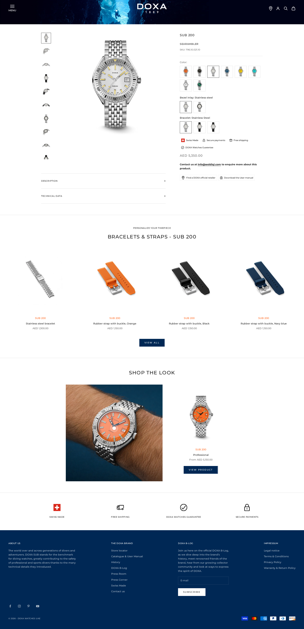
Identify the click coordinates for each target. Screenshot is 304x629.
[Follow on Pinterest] (28, 606)
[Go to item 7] (46, 119)
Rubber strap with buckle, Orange (114, 323)
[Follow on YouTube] (37, 606)
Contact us (118, 591)
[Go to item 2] (46, 51)
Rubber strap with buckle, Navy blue (264, 323)
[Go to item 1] (46, 38)
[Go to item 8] (46, 132)
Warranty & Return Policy (280, 568)
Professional (201, 454)
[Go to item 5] (46, 92)
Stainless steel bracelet (40, 323)
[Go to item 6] (46, 105)
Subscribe (191, 591)
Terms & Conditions (276, 556)
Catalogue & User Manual (127, 556)
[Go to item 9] (46, 146)
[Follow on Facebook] (10, 606)
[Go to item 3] (46, 65)
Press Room (118, 573)
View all (152, 342)
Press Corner (119, 579)
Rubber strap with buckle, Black (189, 323)
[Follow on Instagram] (19, 606)
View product (201, 469)
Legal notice (272, 550)
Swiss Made (118, 585)
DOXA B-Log (119, 568)
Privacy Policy (272, 562)
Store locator (119, 550)
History (115, 562)
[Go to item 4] (46, 78)
